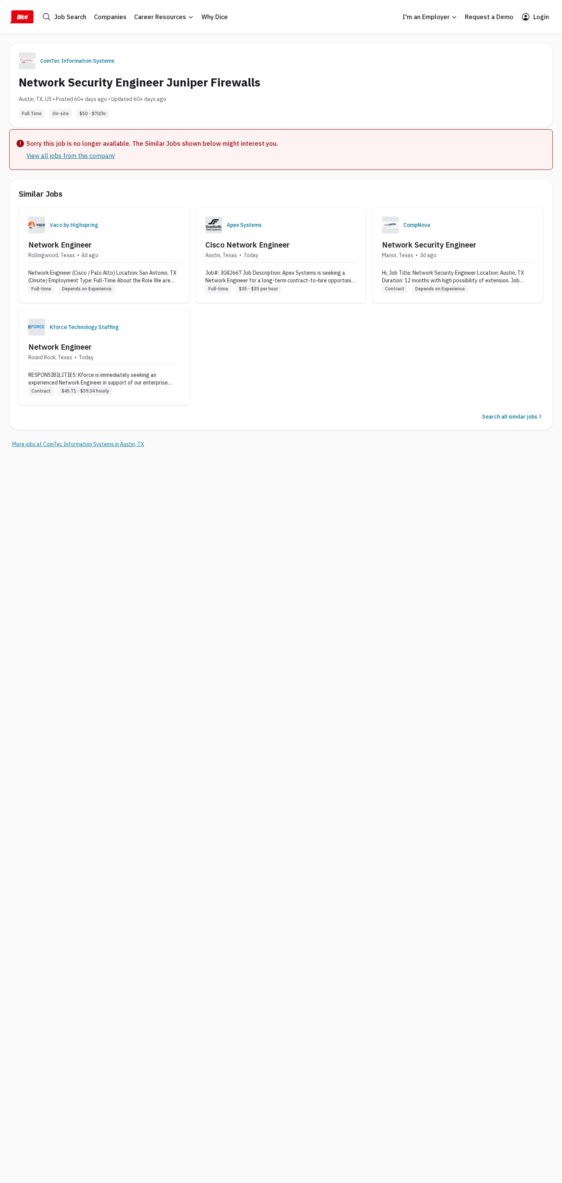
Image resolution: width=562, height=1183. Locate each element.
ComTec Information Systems (77, 60)
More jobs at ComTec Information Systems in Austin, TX (78, 444)
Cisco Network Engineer (247, 245)
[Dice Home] (21, 17)
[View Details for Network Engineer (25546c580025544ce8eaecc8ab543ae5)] (104, 255)
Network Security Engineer (429, 245)
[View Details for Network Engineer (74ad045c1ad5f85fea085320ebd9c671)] (104, 357)
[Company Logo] (36, 225)
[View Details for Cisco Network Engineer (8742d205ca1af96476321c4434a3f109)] (281, 255)
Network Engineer (60, 245)
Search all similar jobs (509, 416)
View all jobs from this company (70, 156)
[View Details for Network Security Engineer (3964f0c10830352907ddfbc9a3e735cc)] (458, 255)
